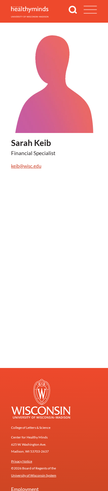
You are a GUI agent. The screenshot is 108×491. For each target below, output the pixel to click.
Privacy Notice (21, 461)
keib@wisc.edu (26, 166)
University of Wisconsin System (33, 475)
